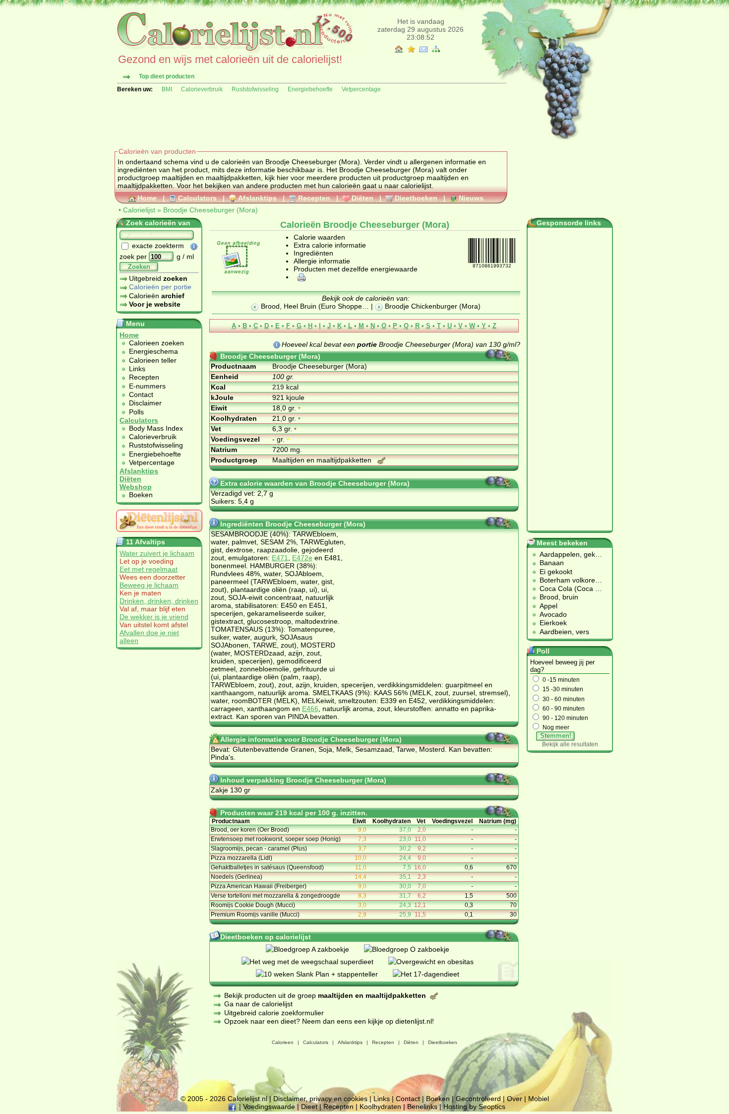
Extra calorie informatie (330, 245)
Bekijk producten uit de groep (325, 995)
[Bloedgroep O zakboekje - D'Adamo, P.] (414, 949)
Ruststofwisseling (255, 89)
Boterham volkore (567, 580)
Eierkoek (553, 623)
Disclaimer (145, 403)
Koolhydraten (380, 1107)
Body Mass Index (156, 428)
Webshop (136, 487)
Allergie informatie (322, 261)
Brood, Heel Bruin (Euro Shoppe (310, 306)
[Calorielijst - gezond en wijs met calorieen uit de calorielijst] (234, 51)
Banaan (552, 563)
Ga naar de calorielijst (258, 1004)
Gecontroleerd (478, 1099)
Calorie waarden (319, 237)
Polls (136, 412)
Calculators (197, 198)
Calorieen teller (153, 360)
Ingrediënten (313, 253)
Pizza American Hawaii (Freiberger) (258, 886)
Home (147, 198)
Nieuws (471, 198)
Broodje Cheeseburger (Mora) (210, 210)
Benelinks (422, 1107)
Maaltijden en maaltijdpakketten (322, 460)
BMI (167, 89)
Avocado (553, 614)
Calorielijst (139, 210)
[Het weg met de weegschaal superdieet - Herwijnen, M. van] (315, 962)
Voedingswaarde (269, 1107)
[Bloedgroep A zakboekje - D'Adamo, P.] (315, 949)
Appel (548, 606)
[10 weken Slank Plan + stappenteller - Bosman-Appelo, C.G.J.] (324, 974)
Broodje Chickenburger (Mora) (432, 306)
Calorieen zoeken (156, 343)
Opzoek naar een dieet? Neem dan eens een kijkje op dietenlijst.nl (328, 1021)
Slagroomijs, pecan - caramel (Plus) (259, 848)
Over (514, 1099)
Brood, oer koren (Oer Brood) (250, 829)
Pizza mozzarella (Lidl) (241, 857)
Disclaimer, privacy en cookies (320, 1099)
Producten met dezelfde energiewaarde (356, 269)
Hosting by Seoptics (474, 1107)
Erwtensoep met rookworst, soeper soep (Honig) (276, 839)
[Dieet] (159, 534)
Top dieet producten (166, 76)
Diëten (362, 198)
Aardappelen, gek (567, 554)
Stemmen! (555, 735)
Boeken (141, 495)
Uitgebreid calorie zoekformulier (274, 1013)
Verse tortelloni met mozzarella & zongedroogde (275, 895)
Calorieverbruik (202, 89)
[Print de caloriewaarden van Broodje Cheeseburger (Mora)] (300, 277)
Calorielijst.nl (247, 1099)
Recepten (314, 198)
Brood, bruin (559, 597)
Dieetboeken (416, 198)
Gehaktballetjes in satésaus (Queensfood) (267, 867)
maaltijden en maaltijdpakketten (211, 178)
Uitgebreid (158, 278)
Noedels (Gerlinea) (236, 876)
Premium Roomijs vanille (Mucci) (255, 914)
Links (137, 369)
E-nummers (147, 386)
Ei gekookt (556, 572)
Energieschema (153, 351)
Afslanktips (257, 198)
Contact (141, 394)
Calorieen (283, 1042)
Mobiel (538, 1099)
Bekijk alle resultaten (570, 744)
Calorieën (156, 296)
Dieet (309, 1107)
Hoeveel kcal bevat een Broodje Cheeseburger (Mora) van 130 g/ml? (401, 344)
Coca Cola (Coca (567, 588)
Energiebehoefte (310, 89)
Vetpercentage (361, 89)
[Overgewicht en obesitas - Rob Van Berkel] (438, 962)
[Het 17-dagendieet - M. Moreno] (433, 974)
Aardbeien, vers (564, 632)
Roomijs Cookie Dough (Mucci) (253, 905)
